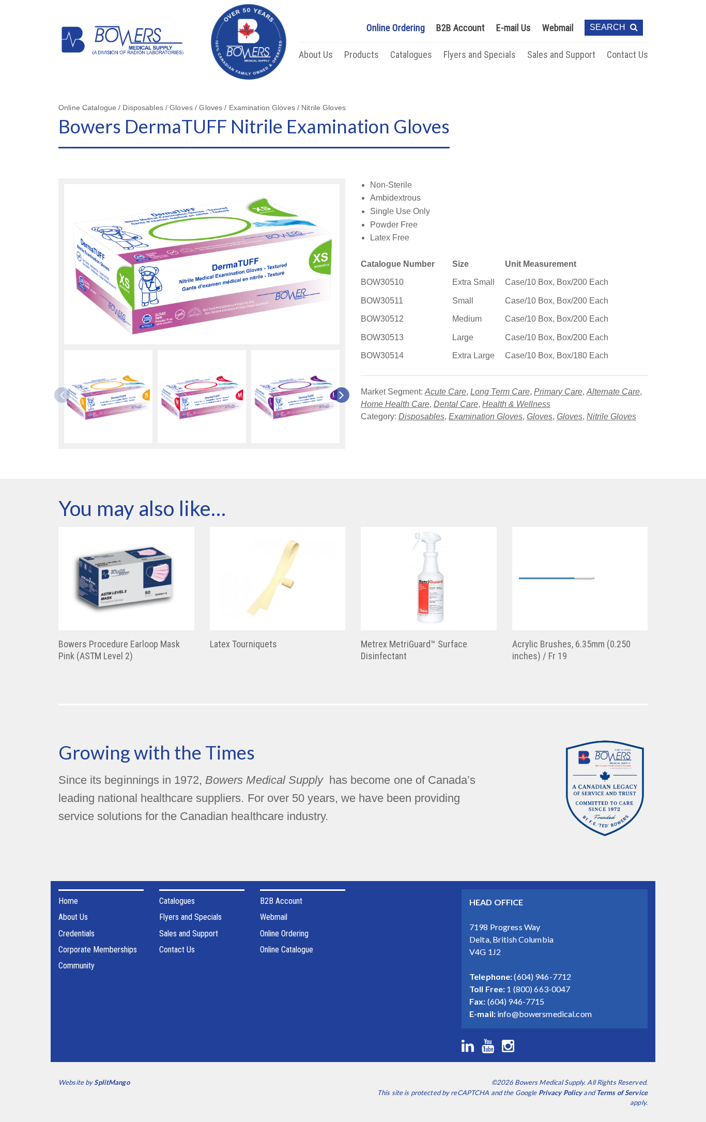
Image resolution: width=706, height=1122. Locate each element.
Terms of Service (622, 1092)
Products (361, 54)
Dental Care (456, 404)
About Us (316, 54)
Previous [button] (65, 395)
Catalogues (411, 54)
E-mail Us (513, 27)
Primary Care (558, 391)
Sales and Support (561, 54)
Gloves (539, 416)
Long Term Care (500, 391)
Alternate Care (613, 391)
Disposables (421, 416)
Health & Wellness (516, 404)
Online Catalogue (286, 949)
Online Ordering (395, 27)
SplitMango (111, 1082)
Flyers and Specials (479, 54)
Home (68, 901)
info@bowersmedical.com (544, 1014)
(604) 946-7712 (542, 976)
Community (76, 966)
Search (608, 27)
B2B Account (460, 27)
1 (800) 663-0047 (538, 989)
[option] (108, 398)
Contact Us (627, 54)
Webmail (558, 27)
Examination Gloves (486, 416)
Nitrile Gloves (611, 416)
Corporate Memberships (97, 949)
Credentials (76, 933)
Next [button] (338, 395)
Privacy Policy (560, 1092)
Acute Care (445, 391)
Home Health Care (395, 404)
